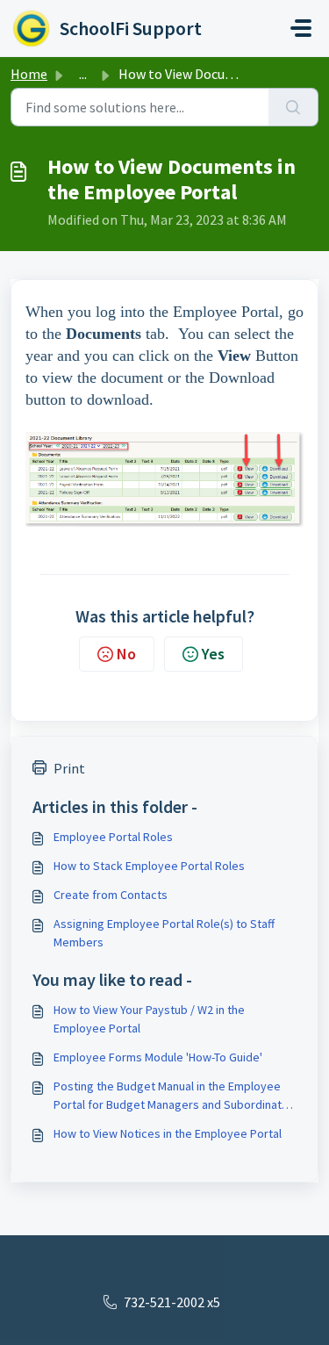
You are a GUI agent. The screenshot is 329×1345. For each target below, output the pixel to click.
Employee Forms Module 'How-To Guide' (158, 1057)
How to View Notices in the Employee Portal (168, 1133)
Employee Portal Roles (113, 837)
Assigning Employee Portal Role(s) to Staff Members (164, 933)
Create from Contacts (111, 895)
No (126, 654)
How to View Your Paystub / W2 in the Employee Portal (149, 1019)
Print (69, 768)
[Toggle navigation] (300, 28)
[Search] (293, 107)
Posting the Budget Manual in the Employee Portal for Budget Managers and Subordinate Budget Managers (171, 1096)
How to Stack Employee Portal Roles (149, 866)
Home (29, 74)
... (83, 74)
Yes (213, 654)
